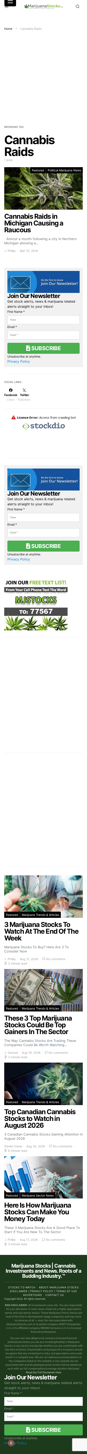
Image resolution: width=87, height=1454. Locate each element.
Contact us (54, 1295)
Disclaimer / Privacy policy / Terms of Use (43, 1291)
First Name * (16, 311)
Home (8, 28)
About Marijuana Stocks (59, 1287)
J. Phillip (10, 251)
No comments (55, 959)
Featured (38, 170)
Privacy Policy (18, 361)
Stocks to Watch (22, 1287)
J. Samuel (11, 1052)
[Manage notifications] (11, 1443)
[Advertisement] (43, 76)
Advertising (32, 1295)
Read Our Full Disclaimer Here (43, 1372)
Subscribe (45, 348)
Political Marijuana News (64, 170)
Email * (12, 327)
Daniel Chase (13, 1146)
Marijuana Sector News (38, 1195)
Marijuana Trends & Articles (40, 915)
